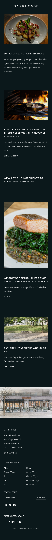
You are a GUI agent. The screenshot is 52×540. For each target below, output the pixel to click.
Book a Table (10, 453)
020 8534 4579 (10, 448)
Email (20, 448)
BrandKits (35, 529)
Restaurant (10, 367)
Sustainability (11, 156)
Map (19, 444)
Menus (7, 297)
